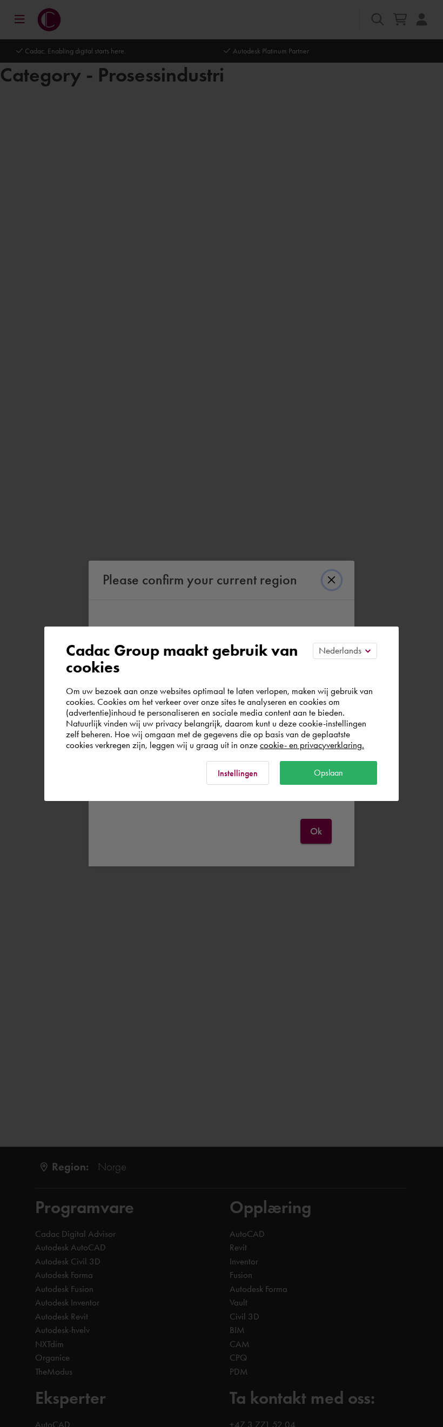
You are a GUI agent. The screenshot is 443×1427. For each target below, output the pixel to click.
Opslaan (328, 773)
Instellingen (238, 773)
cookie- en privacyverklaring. (312, 744)
